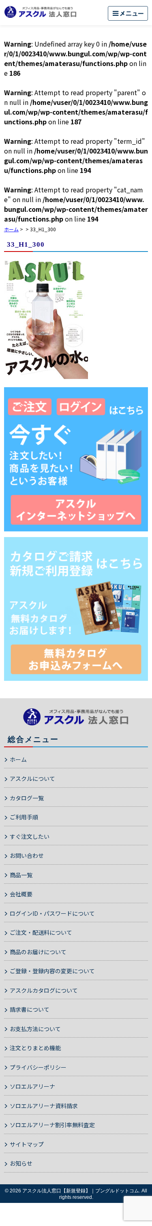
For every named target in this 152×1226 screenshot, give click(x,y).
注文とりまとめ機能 (35, 1048)
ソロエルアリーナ (32, 1086)
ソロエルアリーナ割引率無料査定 (52, 1125)
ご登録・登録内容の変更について (52, 971)
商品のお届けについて (38, 952)
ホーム (18, 759)
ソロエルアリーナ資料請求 (44, 1106)
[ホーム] (40, 12)
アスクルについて (32, 778)
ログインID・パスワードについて (52, 913)
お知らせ (21, 1163)
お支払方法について (35, 1029)
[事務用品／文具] (76, 459)
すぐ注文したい (29, 836)
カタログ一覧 (27, 798)
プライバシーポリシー (38, 1067)
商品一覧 (21, 875)
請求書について (29, 1009)
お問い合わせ (27, 855)
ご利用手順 (24, 817)
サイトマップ (27, 1144)
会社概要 (21, 894)
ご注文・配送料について (41, 932)
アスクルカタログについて (44, 990)
